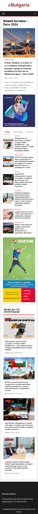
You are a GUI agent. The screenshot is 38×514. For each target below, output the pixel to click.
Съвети (17, 171)
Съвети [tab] (31, 132)
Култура (17, 136)
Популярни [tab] (18, 132)
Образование (19, 155)
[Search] (35, 13)
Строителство (19, 222)
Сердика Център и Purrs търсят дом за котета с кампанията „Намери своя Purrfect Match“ (24, 215)
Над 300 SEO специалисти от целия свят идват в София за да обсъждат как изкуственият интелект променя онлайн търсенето (24, 180)
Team (16, 78)
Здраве (6, 60)
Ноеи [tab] (8, 132)
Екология (18, 209)
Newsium (28, 509)
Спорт (12, 60)
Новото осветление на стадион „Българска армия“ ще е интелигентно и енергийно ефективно (23, 229)
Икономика (18, 190)
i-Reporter (19, 353)
